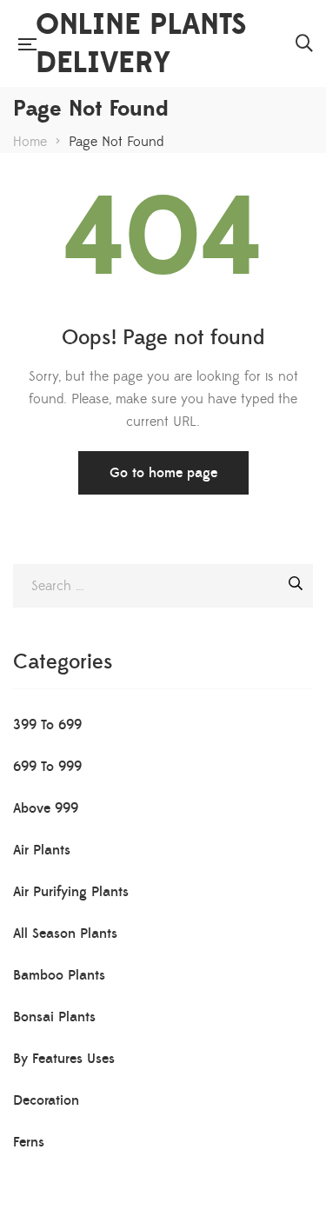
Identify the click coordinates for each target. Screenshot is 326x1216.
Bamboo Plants (59, 975)
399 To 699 (47, 725)
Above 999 (45, 808)
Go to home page (163, 473)
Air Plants (41, 850)
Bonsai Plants (54, 1017)
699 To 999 (47, 766)
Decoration (46, 1100)
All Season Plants (65, 933)
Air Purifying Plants (71, 891)
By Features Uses (64, 1058)
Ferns (28, 1142)
